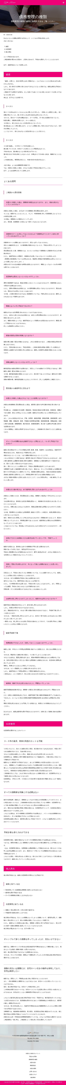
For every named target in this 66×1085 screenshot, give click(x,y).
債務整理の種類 (33, 1059)
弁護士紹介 (33, 1062)
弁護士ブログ (33, 1074)
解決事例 (33, 1077)
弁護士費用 (33, 1068)
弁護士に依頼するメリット (33, 1053)
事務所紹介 (33, 1065)
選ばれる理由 (33, 1056)
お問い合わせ (33, 1071)
